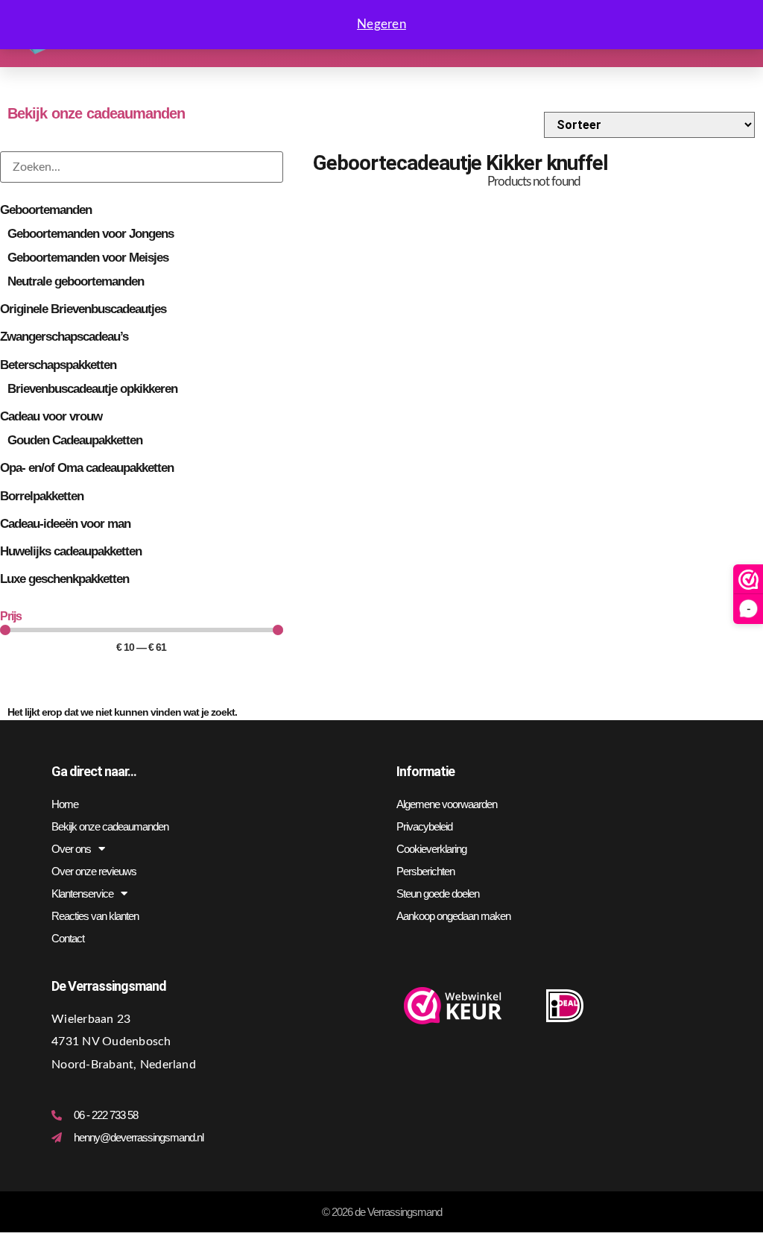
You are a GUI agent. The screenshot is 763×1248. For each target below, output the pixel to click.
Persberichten (425, 871)
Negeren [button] (381, 24)
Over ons (71, 848)
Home (64, 804)
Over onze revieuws (93, 871)
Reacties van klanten (95, 916)
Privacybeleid (424, 826)
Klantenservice (82, 893)
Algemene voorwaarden (446, 804)
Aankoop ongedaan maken (453, 916)
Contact (67, 938)
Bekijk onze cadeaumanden (109, 826)
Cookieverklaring (431, 848)
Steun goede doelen (437, 893)
